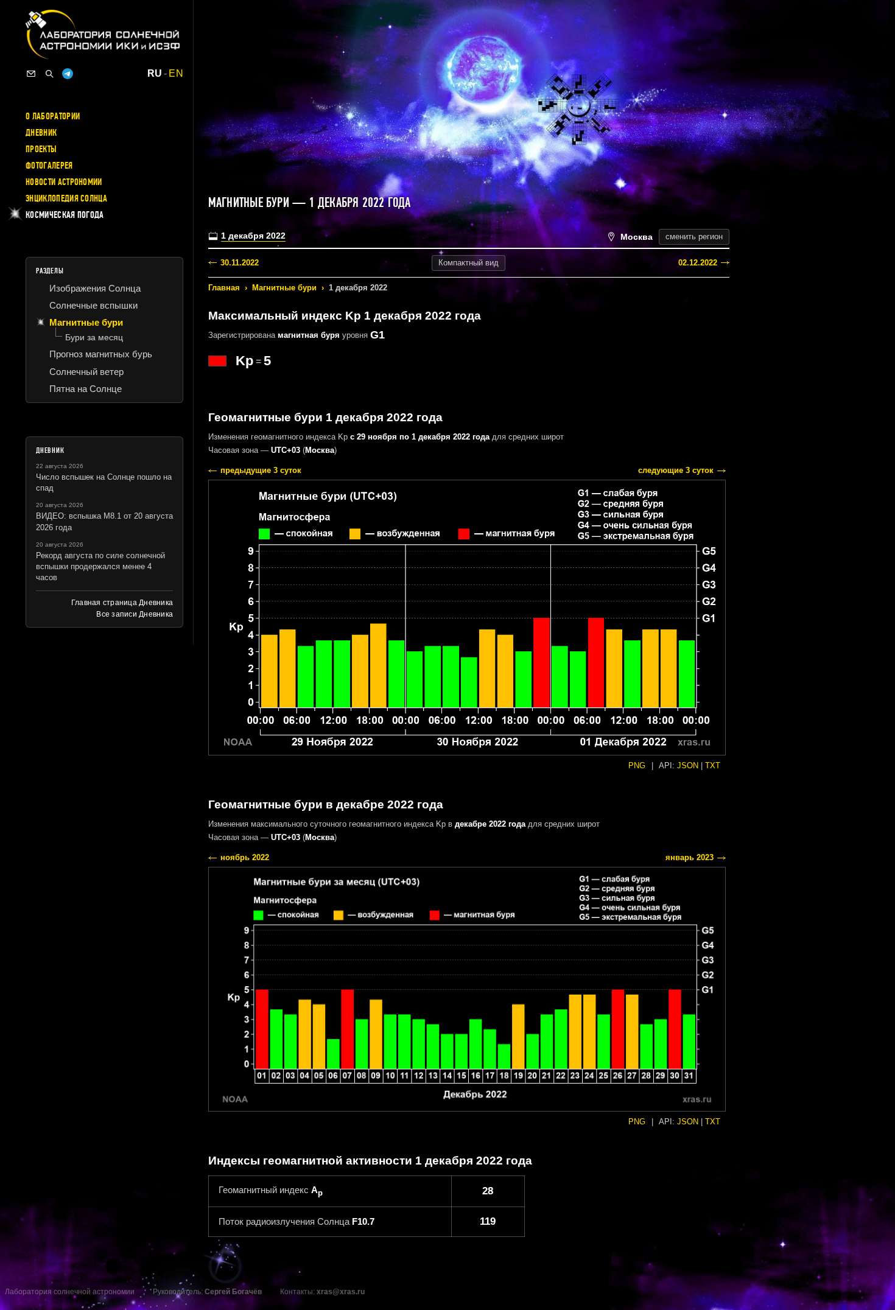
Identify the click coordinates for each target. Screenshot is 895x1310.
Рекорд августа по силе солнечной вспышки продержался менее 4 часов (100, 566)
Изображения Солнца (95, 288)
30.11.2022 (239, 262)
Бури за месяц (94, 337)
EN (176, 74)
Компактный (468, 262)
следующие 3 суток (676, 470)
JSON (687, 765)
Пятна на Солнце (85, 389)
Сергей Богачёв (233, 1291)
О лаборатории (53, 116)
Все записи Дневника (134, 614)
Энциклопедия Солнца (66, 198)
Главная (224, 287)
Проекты (41, 149)
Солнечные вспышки (93, 305)
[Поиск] (49, 73)
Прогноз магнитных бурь (100, 354)
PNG (636, 765)
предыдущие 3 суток (260, 470)
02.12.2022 (697, 262)
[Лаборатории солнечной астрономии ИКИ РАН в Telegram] (67, 73)
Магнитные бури (284, 287)
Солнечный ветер (86, 371)
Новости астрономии (64, 182)
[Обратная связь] (31, 73)
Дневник (41, 133)
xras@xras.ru (341, 1291)
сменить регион (694, 236)
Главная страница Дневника (122, 602)
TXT (712, 765)
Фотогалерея (49, 165)
